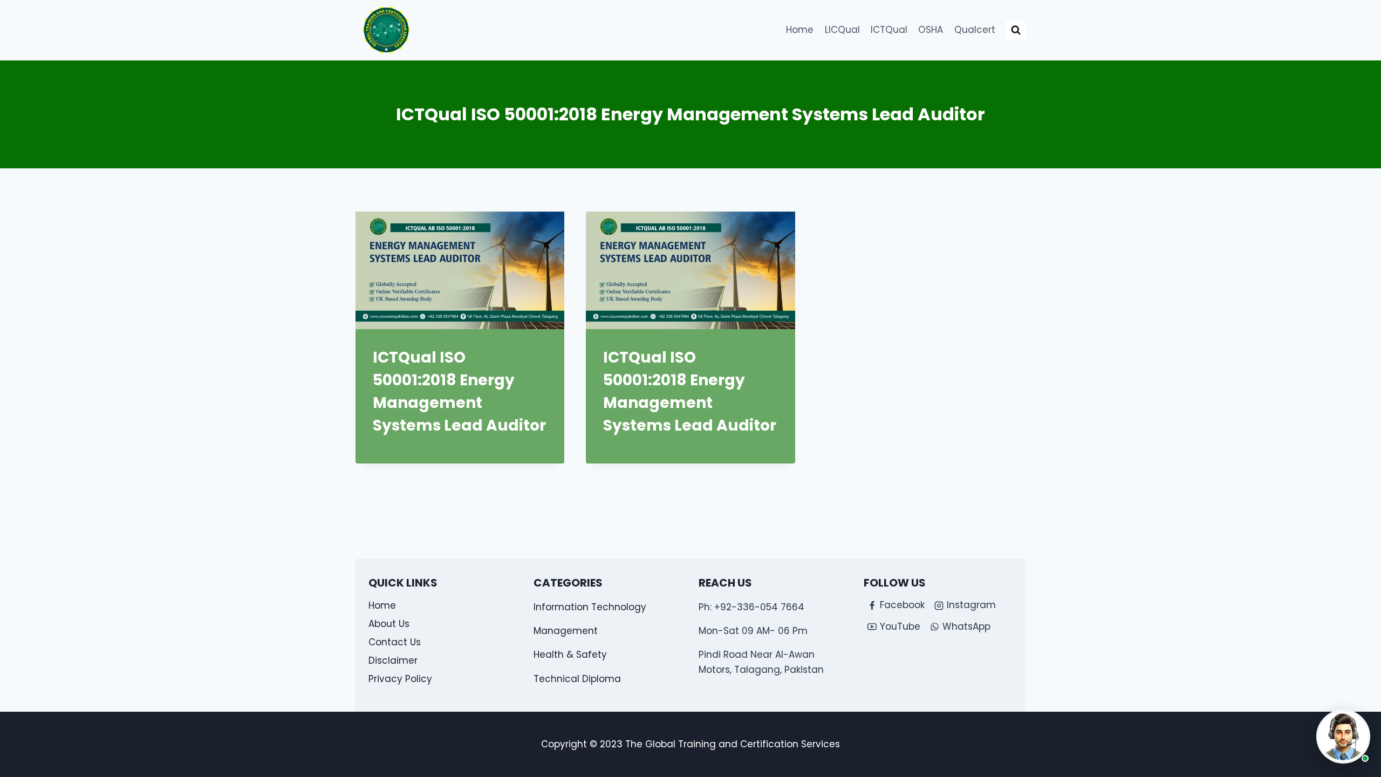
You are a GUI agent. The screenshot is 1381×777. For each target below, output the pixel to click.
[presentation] (459, 270)
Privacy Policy (400, 678)
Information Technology (590, 607)
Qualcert (974, 29)
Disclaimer (393, 660)
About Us (388, 623)
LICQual (842, 29)
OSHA (930, 29)
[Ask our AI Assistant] (1343, 737)
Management (566, 630)
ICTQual (889, 29)
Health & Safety (570, 654)
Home (799, 29)
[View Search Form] (1016, 30)
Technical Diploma (577, 678)
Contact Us (394, 642)
